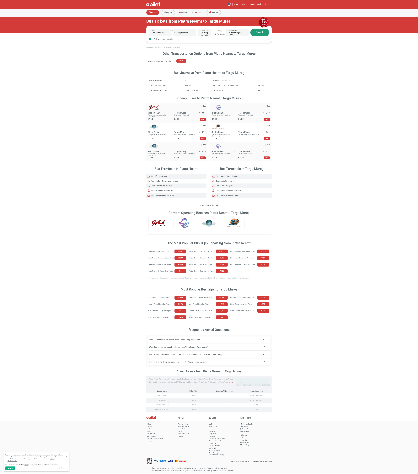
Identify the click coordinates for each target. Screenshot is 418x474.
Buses (154, 12)
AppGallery (245, 431)
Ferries (215, 12)
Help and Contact (214, 450)
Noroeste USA (182, 429)
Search (259, 32)
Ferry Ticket (212, 434)
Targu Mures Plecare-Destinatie (227, 176)
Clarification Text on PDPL (217, 438)
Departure (204, 30)
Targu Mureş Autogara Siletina (227, 195)
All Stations (150, 429)
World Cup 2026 (151, 436)
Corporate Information (216, 441)
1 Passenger (235, 32)
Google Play (245, 429)
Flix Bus (180, 436)
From (153, 30)
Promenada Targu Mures (225, 181)
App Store (245, 426)
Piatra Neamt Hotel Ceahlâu (161, 186)
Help (243, 4)
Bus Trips (150, 426)
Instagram (245, 442)
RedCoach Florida (183, 426)
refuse (52, 459)
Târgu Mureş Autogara (224, 186)
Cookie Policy (213, 443)
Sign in (267, 4)
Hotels (185, 12)
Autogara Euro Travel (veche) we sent (164, 181)
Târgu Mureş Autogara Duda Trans (228, 191)
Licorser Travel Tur (191, 91)
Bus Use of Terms (214, 446)
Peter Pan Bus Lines (184, 434)
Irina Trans (188, 85)
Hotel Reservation (214, 429)
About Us (212, 436)
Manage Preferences (62, 468)
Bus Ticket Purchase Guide (155, 438)
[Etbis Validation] (149, 461)
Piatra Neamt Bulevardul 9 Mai (162, 191)
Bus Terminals (151, 434)
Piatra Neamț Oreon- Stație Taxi (162, 195)
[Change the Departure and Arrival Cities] (172, 32)
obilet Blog (245, 445)
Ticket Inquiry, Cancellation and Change (216, 454)
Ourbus (180, 431)
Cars (199, 12)
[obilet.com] (158, 6)
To (177, 30)
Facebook (245, 440)
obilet (231, 382)
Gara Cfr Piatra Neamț (159, 176)
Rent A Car (212, 431)
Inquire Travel (255, 4)
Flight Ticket (213, 426)
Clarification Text (12, 461)
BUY (202, 119)
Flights (169, 12)
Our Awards (212, 448)
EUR (236, 4)
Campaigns (150, 441)
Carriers (149, 431)
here (26, 465)
